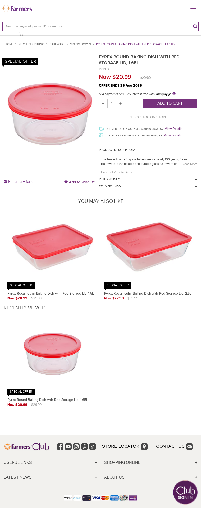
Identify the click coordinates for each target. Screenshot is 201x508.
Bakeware (57, 44)
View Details (173, 129)
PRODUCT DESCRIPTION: (117, 150)
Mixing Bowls (80, 44)
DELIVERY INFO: (110, 186)
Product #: (109, 172)
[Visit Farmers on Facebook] (60, 446)
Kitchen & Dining (31, 44)
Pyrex (104, 69)
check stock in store (148, 117)
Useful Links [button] (18, 462)
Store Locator (120, 446)
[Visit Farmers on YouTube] (68, 446)
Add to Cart (170, 103)
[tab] (50, 462)
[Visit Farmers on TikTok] (92, 446)
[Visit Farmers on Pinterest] (84, 446)
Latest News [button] (18, 477)
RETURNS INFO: (110, 179)
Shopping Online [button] (122, 462)
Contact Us (170, 446)
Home (9, 44)
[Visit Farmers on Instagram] (76, 446)
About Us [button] (114, 477)
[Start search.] (195, 26)
